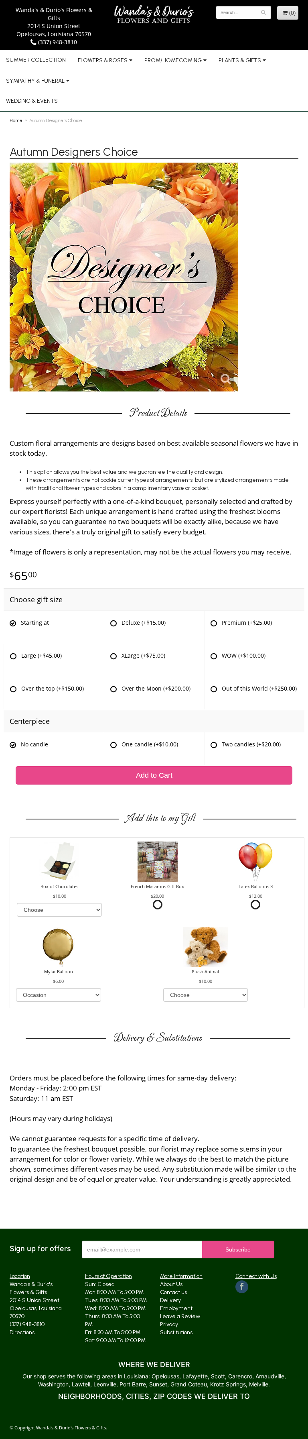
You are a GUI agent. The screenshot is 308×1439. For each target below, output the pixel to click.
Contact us (173, 1292)
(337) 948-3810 (56, 42)
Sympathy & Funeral (35, 80)
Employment (176, 1308)
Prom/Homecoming (173, 60)
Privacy (169, 1324)
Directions (22, 1332)
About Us (171, 1284)
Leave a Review (180, 1316)
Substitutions (176, 1332)
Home (16, 120)
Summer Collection (36, 60)
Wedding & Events (32, 101)
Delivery (170, 1300)
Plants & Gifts (240, 60)
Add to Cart (154, 775)
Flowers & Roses (103, 60)
